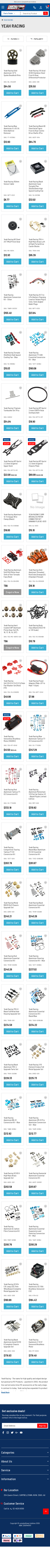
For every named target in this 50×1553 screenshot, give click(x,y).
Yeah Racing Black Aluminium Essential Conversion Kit (36, 905)
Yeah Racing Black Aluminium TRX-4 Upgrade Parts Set (11, 1066)
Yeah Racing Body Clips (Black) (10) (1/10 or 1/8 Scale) (37, 627)
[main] (25, 708)
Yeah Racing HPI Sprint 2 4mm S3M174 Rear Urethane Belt (37, 410)
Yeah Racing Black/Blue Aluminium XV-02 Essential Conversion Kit (37, 850)
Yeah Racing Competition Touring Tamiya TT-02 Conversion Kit (12, 850)
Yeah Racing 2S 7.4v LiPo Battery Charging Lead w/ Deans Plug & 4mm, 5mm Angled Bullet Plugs (37, 299)
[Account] (40, 7)
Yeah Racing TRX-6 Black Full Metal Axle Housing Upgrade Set (12, 1011)
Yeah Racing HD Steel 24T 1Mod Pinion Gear (12, 240)
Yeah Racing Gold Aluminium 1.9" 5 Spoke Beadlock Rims (12, 72)
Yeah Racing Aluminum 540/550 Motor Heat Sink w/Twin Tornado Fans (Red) (12, 573)
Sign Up (42, 1425)
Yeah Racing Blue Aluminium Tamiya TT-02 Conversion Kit (37, 738)
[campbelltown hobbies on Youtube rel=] (21, 1432)
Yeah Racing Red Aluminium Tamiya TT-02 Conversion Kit (12, 791)
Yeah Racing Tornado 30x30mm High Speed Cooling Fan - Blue (12, 354)
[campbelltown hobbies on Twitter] (12, 1432)
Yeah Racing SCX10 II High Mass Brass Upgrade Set (12, 1175)
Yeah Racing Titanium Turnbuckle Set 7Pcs (12, 409)
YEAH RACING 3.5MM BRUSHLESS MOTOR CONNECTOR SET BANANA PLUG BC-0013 (37, 517)
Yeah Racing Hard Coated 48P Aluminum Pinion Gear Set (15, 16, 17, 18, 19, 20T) (12, 628)
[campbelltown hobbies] (16, 7)
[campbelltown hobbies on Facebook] (3, 1432)
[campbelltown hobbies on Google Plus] (16, 1432)
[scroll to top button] (46, 1511)
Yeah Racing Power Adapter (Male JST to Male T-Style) (37, 683)
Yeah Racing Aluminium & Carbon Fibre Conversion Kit (12, 1228)
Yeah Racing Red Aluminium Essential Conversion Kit (11, 958)
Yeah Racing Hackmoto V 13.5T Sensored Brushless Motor (36, 1343)
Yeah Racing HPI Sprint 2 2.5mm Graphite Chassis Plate (37, 463)
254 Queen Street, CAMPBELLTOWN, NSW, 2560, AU (24, 1495)
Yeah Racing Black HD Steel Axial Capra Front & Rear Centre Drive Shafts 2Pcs (37, 129)
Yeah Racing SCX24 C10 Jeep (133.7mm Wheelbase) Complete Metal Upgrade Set (12, 1287)
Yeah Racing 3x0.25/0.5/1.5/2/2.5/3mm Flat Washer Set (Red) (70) (14, 684)
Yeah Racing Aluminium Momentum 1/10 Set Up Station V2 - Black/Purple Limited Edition (37, 794)
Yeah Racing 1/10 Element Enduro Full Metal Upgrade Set (36, 1066)
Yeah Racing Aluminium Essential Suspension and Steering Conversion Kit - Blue (37, 1231)
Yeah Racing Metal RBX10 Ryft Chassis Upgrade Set (11, 905)
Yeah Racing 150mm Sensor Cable (11, 182)
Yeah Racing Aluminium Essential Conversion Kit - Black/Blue (36, 1012)
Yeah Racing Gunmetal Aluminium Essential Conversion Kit (37, 1175)
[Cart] (47, 7)
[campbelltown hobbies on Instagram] (7, 1432)
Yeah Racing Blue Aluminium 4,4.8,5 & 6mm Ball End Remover (11, 129)
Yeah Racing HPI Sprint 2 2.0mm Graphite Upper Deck (12, 463)
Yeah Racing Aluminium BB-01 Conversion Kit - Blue (12, 1120)
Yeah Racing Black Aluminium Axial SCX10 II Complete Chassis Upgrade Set (12, 1343)
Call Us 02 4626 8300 (14, 1508)
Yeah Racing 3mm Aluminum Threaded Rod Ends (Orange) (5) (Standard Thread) (37, 573)
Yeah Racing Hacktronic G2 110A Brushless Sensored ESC (36, 1287)
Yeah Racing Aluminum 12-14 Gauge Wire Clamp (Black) (12, 516)
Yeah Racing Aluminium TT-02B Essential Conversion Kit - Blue (37, 356)
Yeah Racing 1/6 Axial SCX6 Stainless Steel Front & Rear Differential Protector (37, 74)
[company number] (34, 7)
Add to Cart (12, 92)
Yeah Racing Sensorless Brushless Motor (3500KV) (12, 738)
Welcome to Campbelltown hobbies (25, 2)
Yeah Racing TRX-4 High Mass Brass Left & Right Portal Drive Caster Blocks (37, 242)
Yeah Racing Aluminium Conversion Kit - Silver (12, 297)
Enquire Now (12, 592)
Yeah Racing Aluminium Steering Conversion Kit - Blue (37, 958)
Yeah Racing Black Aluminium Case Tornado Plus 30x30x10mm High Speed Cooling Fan (36, 186)
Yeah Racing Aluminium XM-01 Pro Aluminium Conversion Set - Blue (37, 1121)
